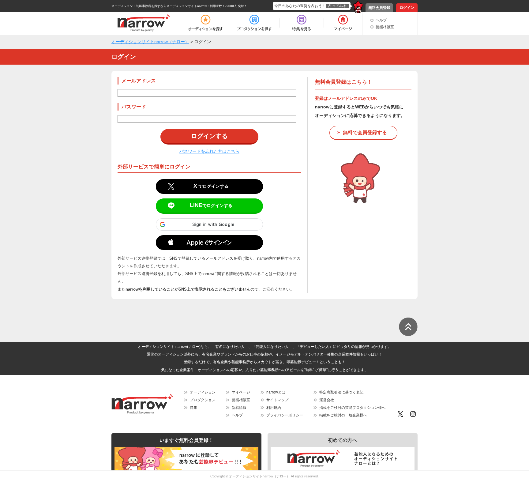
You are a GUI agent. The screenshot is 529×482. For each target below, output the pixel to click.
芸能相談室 (385, 27)
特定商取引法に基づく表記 (341, 392)
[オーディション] (205, 23)
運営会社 (326, 400)
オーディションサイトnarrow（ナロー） (259, 476)
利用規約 (273, 407)
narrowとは (275, 392)
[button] (209, 243)
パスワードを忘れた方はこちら (209, 151)
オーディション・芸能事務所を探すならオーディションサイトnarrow (159, 6)
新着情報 (239, 407)
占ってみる (337, 6)
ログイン (407, 8)
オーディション (203, 392)
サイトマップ (277, 400)
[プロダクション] (254, 23)
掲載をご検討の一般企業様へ (343, 415)
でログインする (210, 186)
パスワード (134, 106)
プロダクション (203, 400)
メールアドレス (139, 80)
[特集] (302, 23)
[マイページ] (343, 23)
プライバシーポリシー (284, 415)
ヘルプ (381, 20)
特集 (193, 407)
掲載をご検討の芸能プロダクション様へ (352, 407)
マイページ (241, 392)
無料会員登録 (379, 8)
